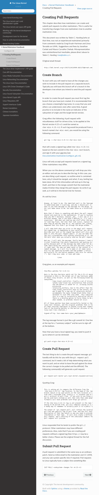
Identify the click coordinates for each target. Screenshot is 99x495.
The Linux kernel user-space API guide (17, 27)
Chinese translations (10, 112)
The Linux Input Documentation (15, 83)
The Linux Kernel (19, 3)
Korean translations (10, 108)
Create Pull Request (13, 62)
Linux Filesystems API (11, 101)
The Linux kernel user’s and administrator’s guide (13, 22)
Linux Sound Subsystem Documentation (18, 94)
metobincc (63, 55)
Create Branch (11, 58)
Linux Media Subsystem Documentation (18, 76)
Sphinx (54, 488)
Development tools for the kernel (15, 36)
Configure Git (9, 51)
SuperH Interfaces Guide (12, 104)
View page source (84, 8)
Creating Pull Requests (12, 55)
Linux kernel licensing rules (12, 18)
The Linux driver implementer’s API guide (18, 69)
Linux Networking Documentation (15, 79)
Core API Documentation (12, 72)
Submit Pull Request (13, 65)
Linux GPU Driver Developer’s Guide (16, 87)
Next (87, 475)
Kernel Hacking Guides (11, 43)
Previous (50, 475)
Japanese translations (11, 115)
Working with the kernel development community (17, 32)
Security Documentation (12, 90)
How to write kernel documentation (16, 40)
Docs (44, 5)
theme (66, 488)
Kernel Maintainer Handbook (13, 47)
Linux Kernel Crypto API (11, 97)
